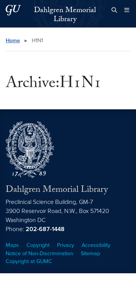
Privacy (65, 245)
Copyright (37, 245)
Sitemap (90, 253)
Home (13, 40)
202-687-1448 (45, 229)
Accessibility (96, 245)
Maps (12, 245)
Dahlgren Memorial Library (65, 15)
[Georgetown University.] (13, 10)
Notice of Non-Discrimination (39, 253)
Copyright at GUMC (29, 261)
